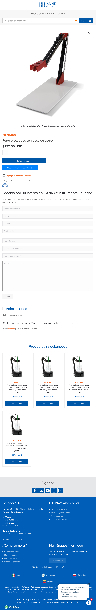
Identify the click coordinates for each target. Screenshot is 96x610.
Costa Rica (81, 575)
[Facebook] (35, 490)
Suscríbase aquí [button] (58, 561)
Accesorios (15, 181)
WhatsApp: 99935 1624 (12, 539)
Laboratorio (24, 181)
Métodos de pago (11, 555)
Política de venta (11, 558)
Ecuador (50, 581)
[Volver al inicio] (48, 5)
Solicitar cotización (24, 161)
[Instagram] (54, 490)
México (19, 575)
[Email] (60, 490)
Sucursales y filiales (59, 519)
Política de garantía (12, 562)
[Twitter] (41, 490)
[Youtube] (47, 490)
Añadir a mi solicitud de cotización (20, 168)
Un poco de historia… (59, 509)
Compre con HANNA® (13, 552)
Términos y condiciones (60, 513)
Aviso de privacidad (58, 516)
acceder (11, 329)
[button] (89, 5)
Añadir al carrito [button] (16, 403)
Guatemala (50, 575)
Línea (31, 181)
